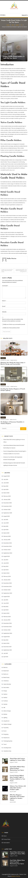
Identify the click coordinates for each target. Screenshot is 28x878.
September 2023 (7, 593)
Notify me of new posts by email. (11, 328)
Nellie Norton (14, 54)
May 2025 (5, 526)
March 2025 (6, 533)
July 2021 (5, 653)
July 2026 (5, 479)
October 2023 (6, 590)
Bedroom (5, 674)
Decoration (6, 687)
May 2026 (5, 486)
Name (4, 300)
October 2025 (6, 509)
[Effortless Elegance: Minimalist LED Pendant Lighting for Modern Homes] (5, 797)
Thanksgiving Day (7, 741)
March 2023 (6, 613)
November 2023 (7, 586)
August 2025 (6, 516)
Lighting (5, 717)
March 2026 (6, 493)
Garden (5, 52)
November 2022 (7, 626)
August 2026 (6, 476)
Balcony (5, 667)
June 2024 (6, 563)
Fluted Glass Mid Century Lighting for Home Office (14, 441)
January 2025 (6, 539)
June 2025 (6, 523)
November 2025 (7, 506)
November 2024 (7, 546)
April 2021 (5, 656)
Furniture (5, 701)
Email (4, 306)
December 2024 (7, 543)
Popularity (5, 727)
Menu (3, 15)
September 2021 (7, 650)
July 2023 (5, 600)
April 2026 (5, 489)
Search (24, 15)
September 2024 (7, 553)
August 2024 (6, 556)
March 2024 (6, 573)
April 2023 (5, 610)
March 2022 (6, 643)
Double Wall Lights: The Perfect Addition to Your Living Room (21, 270)
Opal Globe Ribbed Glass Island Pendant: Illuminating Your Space (13, 447)
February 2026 (7, 496)
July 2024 (5, 559)
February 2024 (7, 576)
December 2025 (7, 503)
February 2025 (7, 536)
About (4, 836)
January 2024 (6, 580)
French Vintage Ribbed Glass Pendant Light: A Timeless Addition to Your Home (14, 452)
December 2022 (7, 623)
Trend (4, 744)
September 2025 (7, 513)
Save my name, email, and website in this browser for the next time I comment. (12, 320)
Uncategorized (7, 747)
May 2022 (5, 640)
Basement (6, 671)
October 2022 (6, 630)
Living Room (6, 721)
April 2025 (5, 529)
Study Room (6, 737)
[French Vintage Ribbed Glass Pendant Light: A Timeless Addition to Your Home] (5, 778)
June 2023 (6, 603)
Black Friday (6, 677)
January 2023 (6, 620)
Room (4, 731)
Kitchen (5, 714)
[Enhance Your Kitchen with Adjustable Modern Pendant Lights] (5, 788)
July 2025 (5, 519)
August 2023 (6, 596)
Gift (4, 707)
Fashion (5, 694)
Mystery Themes (16, 876)
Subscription (6, 842)
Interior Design (7, 711)
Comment (5, 285)
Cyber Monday (7, 684)
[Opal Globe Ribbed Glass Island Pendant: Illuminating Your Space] (5, 769)
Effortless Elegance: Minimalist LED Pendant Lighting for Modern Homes (14, 464)
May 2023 (5, 606)
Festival (5, 697)
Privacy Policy (6, 839)
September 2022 (7, 633)
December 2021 (7, 646)
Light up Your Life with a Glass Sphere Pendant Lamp (7, 270)
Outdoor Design (7, 724)
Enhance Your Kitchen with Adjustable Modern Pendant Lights (12, 458)
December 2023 (7, 583)
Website (4, 312)
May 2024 (5, 566)
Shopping (5, 734)
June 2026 (6, 483)
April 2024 (5, 569)
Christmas (6, 681)
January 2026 (6, 499)
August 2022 (6, 636)
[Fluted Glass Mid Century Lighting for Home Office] (5, 761)
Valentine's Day (7, 751)
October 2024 (6, 549)
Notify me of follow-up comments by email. (14, 324)
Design (5, 691)
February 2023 (7, 616)
